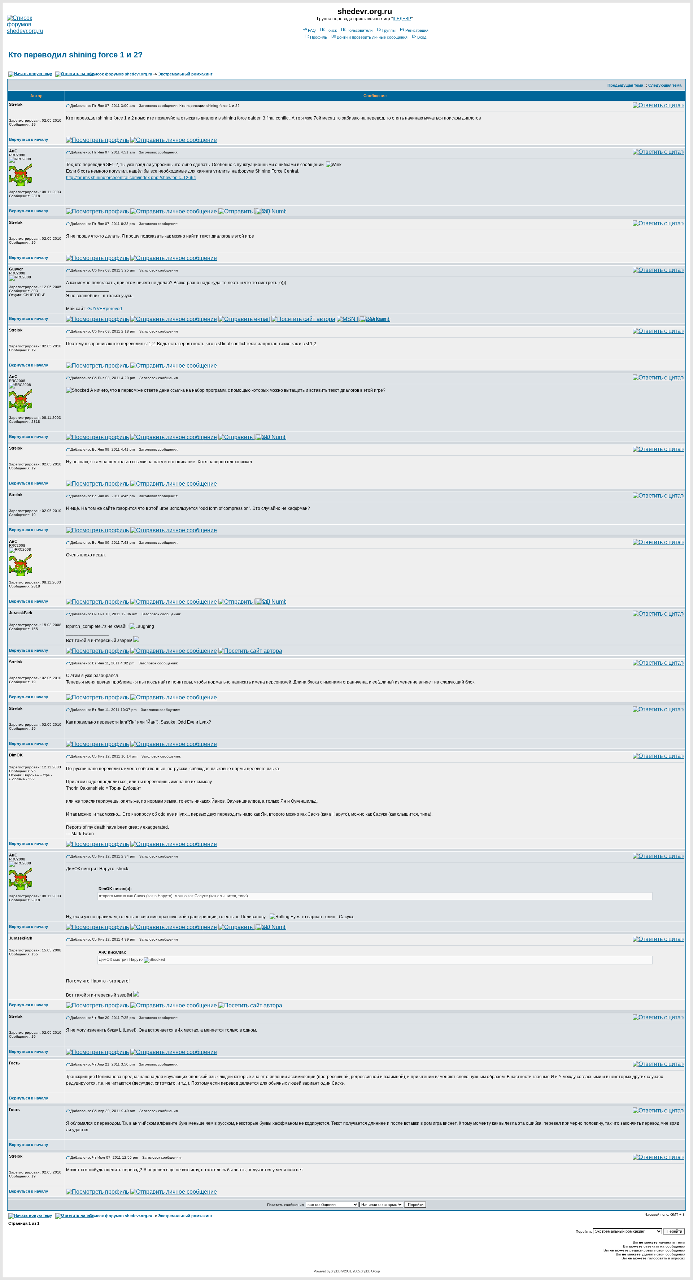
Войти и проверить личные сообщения (372, 37)
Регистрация (416, 30)
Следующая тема (664, 85)
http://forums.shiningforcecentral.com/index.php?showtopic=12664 (131, 177)
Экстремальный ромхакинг (185, 74)
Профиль (318, 37)
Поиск (331, 30)
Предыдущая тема (625, 85)
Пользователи (359, 30)
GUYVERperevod (104, 308)
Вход (421, 37)
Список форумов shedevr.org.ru (120, 74)
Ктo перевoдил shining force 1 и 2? (75, 54)
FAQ (312, 30)
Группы (389, 30)
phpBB (335, 1271)
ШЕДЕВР (402, 18)
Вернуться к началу (28, 139)
